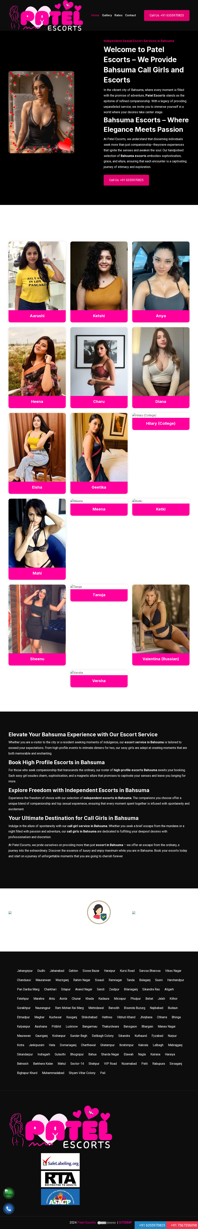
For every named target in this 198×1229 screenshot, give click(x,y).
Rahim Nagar (81, 980)
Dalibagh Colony (103, 1036)
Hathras (107, 1017)
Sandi (100, 989)
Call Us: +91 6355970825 (167, 15)
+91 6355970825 (151, 1225)
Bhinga (176, 1017)
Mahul (62, 1063)
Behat (149, 998)
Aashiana (41, 1026)
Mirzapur (120, 998)
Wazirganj (62, 980)
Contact (130, 15)
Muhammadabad (53, 1073)
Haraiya (170, 1054)
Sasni (159, 980)
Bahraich (22, 1063)
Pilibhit (56, 1026)
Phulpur (136, 998)
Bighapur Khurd (27, 1073)
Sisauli (99, 980)
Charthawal (88, 1045)
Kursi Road (127, 971)
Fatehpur (23, 998)
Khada (89, 998)
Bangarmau (89, 1026)
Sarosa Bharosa (149, 971)
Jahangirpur (25, 971)
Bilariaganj (131, 989)
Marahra (38, 998)
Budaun (173, 1008)
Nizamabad (129, 1063)
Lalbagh (158, 1045)
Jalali (161, 998)
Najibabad (156, 1008)
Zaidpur (114, 989)
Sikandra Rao (151, 989)
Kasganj (71, 1017)
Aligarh (169, 989)
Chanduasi (24, 980)
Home (95, 15)
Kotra (20, 1045)
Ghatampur (107, 1045)
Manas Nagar (167, 1026)
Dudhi (41, 971)
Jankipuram (36, 1045)
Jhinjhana (146, 1017)
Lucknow (72, 1026)
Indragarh (44, 1054)
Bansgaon (130, 1026)
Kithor (174, 998)
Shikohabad (89, 1017)
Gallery (107, 15)
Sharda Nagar (110, 1054)
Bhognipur (77, 1054)
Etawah (128, 1054)
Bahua (92, 1054)
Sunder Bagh (78, 1036)
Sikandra (124, 1036)
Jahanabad (57, 971)
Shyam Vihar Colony (82, 1073)
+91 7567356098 (183, 1225)
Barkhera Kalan (43, 1063)
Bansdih (113, 1008)
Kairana (155, 1054)
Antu (52, 998)
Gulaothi (60, 1054)
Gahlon (73, 971)
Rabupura (158, 1063)
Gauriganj (41, 1036)
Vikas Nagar (173, 971)
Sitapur (66, 989)
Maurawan (24, 1036)
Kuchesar (55, 1017)
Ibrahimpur (126, 1045)
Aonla (63, 998)
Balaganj (144, 980)
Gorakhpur (24, 1008)
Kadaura (103, 998)
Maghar (39, 1017)
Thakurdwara (110, 1026)
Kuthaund (141, 1036)
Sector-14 (77, 1063)
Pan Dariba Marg (28, 989)
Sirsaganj (176, 1063)
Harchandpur (175, 980)
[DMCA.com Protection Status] (106, 1222)
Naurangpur (42, 1008)
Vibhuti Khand (126, 1017)
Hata (52, 1045)
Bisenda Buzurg (134, 1008)
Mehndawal (96, 1008)
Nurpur (172, 1036)
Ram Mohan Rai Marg (69, 1008)
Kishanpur (59, 1036)
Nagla (142, 1054)
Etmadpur (23, 1017)
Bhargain (147, 1026)
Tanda (131, 980)
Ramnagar (115, 980)
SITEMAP (125, 1222)
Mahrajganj (175, 1045)
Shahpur (94, 1063)
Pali (102, 1073)
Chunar (76, 998)
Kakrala (143, 1045)
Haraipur (109, 971)
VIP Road (110, 1063)
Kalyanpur (23, 1026)
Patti (144, 1063)
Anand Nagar (83, 989)
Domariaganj (68, 1045)
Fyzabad (157, 1036)
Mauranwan (43, 980)
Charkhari (50, 989)
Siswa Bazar (91, 971)
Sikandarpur (25, 1054)
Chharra (162, 1017)
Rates (118, 15)
